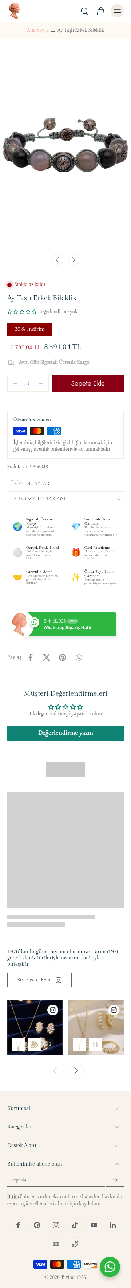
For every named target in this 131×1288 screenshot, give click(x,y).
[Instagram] (56, 1225)
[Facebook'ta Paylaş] (31, 657)
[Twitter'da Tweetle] (47, 657)
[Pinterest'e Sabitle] (63, 657)
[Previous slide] (55, 1071)
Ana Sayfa (38, 30)
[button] (22, 312)
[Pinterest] (37, 1225)
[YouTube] (94, 1225)
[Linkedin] (113, 1225)
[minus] (15, 383)
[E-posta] (56, 1244)
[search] (84, 11)
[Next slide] (73, 260)
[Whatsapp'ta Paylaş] (79, 657)
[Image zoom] (65, 151)
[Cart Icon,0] (100, 11)
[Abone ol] (115, 1180)
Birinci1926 (73, 1277)
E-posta (19, 1180)
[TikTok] (75, 1225)
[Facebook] (18, 1225)
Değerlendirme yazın (65, 733)
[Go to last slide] (57, 260)
